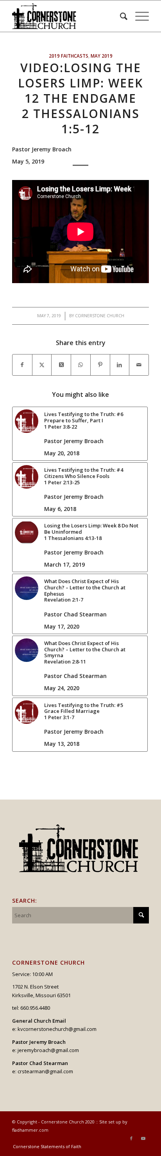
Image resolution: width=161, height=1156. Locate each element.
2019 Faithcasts (68, 56)
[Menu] (138, 16)
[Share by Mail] (138, 364)
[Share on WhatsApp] (80, 364)
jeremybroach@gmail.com (48, 1050)
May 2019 (102, 56)
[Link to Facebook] (131, 1138)
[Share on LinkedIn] (119, 364)
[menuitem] (119, 16)
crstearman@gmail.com (45, 1071)
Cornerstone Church (99, 315)
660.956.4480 (35, 1007)
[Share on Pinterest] (100, 364)
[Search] (119, 16)
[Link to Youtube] (143, 1138)
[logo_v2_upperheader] (67, 16)
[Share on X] (42, 364)
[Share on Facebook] (22, 364)
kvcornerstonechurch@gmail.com (57, 1028)
